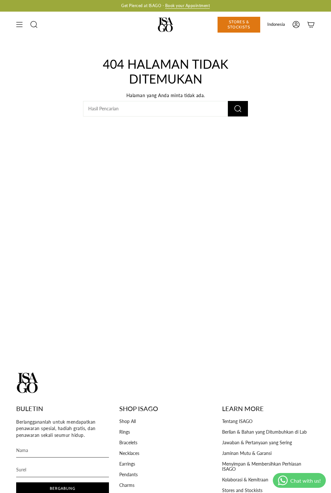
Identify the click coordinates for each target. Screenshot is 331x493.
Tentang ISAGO (237, 421)
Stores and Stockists (242, 490)
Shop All (127, 421)
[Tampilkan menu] (19, 24)
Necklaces (129, 453)
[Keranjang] (311, 24)
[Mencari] (238, 108)
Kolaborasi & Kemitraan (245, 479)
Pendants (128, 474)
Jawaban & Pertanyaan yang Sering (257, 442)
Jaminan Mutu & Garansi (247, 453)
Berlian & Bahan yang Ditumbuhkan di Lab (264, 432)
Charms (126, 485)
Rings (124, 432)
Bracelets (128, 442)
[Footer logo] (27, 382)
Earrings (127, 464)
